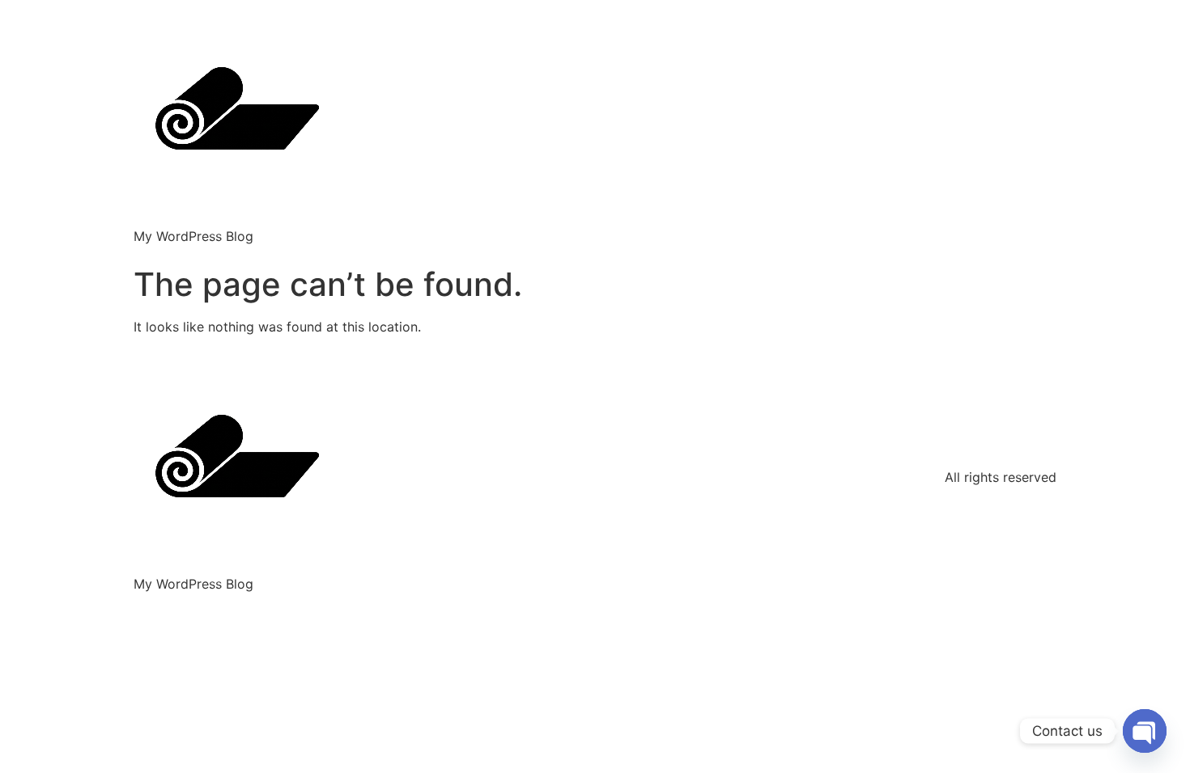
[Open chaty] (1145, 731)
